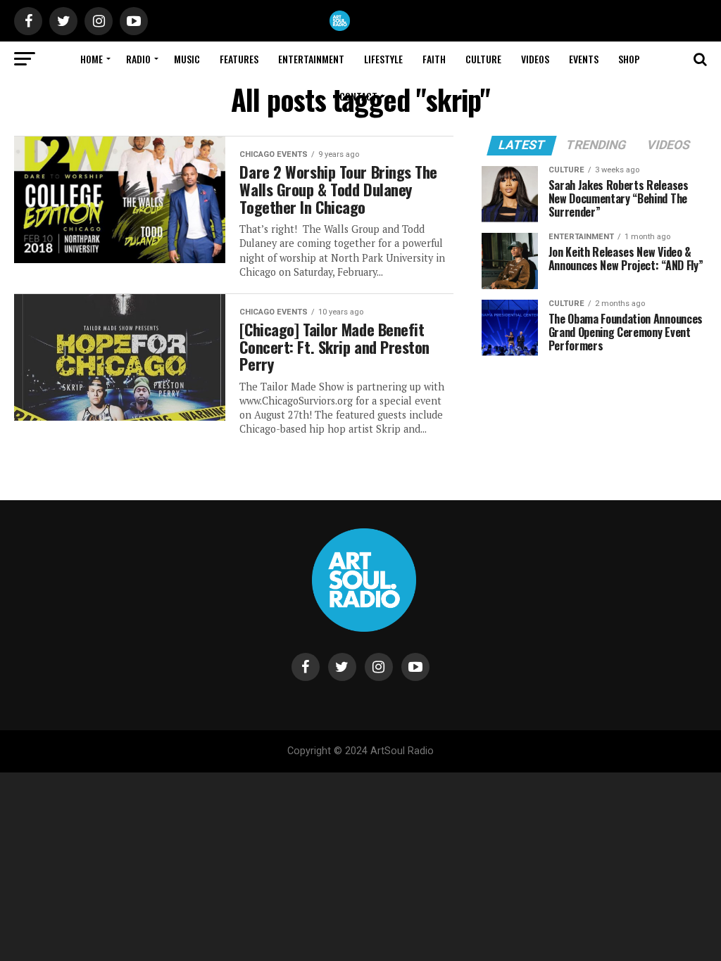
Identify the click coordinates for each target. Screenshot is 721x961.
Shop (629, 58)
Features (239, 58)
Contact (358, 96)
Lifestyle (383, 58)
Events (583, 58)
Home (91, 58)
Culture (483, 58)
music (187, 58)
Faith (434, 58)
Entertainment (311, 58)
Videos (535, 58)
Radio (138, 58)
